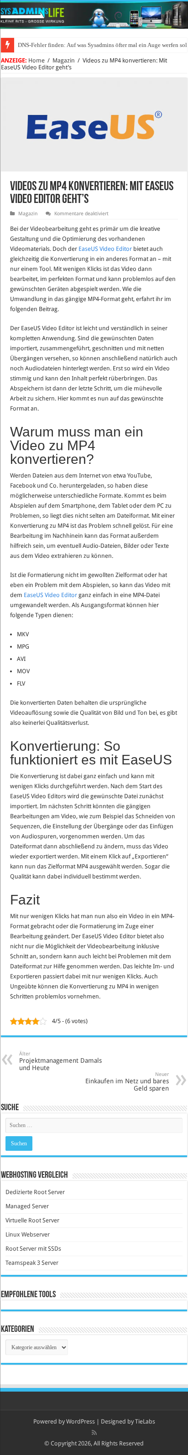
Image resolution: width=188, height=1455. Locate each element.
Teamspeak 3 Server (31, 1262)
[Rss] (94, 1432)
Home (36, 60)
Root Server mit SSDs (33, 1248)
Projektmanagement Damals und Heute (60, 1061)
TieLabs (145, 1421)
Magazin (63, 60)
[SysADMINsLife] (94, 15)
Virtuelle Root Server (32, 1220)
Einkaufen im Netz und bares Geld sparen (127, 1081)
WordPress (80, 1421)
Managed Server (27, 1206)
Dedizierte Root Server (35, 1192)
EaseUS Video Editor (105, 248)
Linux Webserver (27, 1234)
